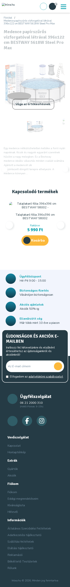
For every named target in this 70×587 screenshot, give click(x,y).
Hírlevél (12, 512)
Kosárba (38, 240)
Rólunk (12, 568)
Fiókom (12, 492)
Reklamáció (15, 555)
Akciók (11, 475)
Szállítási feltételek (20, 542)
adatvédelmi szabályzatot (46, 377)
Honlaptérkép (16, 452)
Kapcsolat (14, 446)
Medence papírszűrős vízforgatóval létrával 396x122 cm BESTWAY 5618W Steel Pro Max (29, 22)
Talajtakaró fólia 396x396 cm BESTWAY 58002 (35, 216)
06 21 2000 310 (31, 403)
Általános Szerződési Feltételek (29, 528)
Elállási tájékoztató (20, 548)
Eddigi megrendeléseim (22, 499)
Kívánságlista (16, 505)
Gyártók (12, 469)
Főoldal (8, 17)
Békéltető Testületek (22, 561)
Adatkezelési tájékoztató (24, 535)
